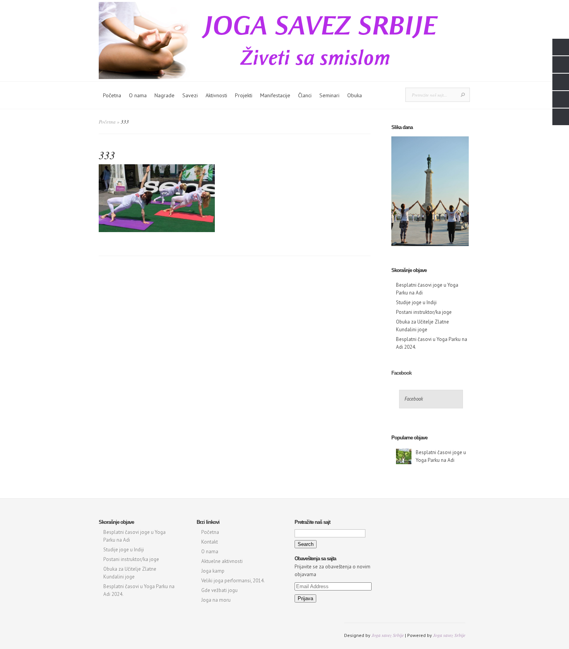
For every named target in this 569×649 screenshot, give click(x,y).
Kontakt (209, 542)
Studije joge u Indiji (416, 302)
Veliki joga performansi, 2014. (233, 580)
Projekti (243, 95)
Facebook (401, 373)
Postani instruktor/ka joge (424, 312)
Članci (305, 95)
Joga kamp (213, 571)
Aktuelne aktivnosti (222, 561)
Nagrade (164, 95)
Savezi (190, 95)
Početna (112, 95)
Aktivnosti (216, 95)
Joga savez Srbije (388, 635)
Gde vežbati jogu (219, 590)
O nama (138, 95)
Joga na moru (216, 600)
